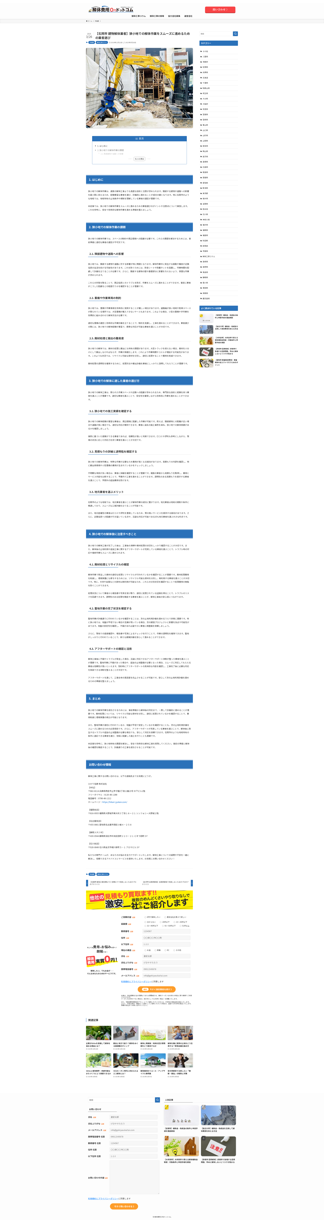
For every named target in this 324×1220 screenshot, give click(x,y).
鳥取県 (205, 293)
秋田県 (205, 240)
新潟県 (205, 188)
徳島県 (205, 172)
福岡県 (205, 230)
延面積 (126, 923)
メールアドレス (130, 975)
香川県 (205, 282)
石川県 (205, 214)
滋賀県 (205, 204)
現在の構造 (128, 950)
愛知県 (205, 183)
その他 (205, 51)
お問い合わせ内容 (97, 1177)
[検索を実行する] (235, 33)
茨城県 (92, 42)
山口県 (205, 130)
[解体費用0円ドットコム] (111, 10)
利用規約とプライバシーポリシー (136, 981)
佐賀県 (205, 67)
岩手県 (205, 156)
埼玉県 (205, 93)
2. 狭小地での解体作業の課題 (110, 150)
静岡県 (205, 277)
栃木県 (205, 198)
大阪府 (205, 104)
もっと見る (139, 159)
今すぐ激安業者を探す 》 (158, 989)
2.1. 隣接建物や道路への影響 (112, 153)
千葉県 (205, 83)
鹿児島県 (206, 298)
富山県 (205, 125)
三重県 (205, 56)
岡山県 (205, 151)
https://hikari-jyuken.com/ (114, 801)
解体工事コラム (102, 42)
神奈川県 (206, 219)
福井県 (205, 224)
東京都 (205, 193)
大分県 (205, 98)
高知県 (205, 288)
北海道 (205, 77)
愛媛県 (205, 177)
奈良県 (205, 109)
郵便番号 (127, 931)
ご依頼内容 (128, 917)
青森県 (205, 272)
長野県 (205, 267)
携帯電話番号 (129, 969)
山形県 (205, 135)
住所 (125, 937)
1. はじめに (102, 145)
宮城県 (205, 114)
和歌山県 (206, 88)
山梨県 (205, 140)
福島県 (205, 235)
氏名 (125, 956)
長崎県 (205, 261)
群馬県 (205, 246)
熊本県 (205, 209)
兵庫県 (205, 72)
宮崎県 (205, 119)
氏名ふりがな (129, 962)
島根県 (205, 161)
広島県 (205, 167)
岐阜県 (205, 146)
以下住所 (127, 944)
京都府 (205, 62)
